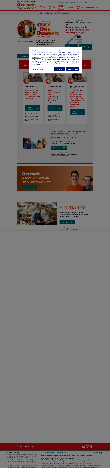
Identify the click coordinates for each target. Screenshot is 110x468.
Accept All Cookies (72, 69)
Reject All (59, 69)
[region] (55, 60)
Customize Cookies (37, 69)
